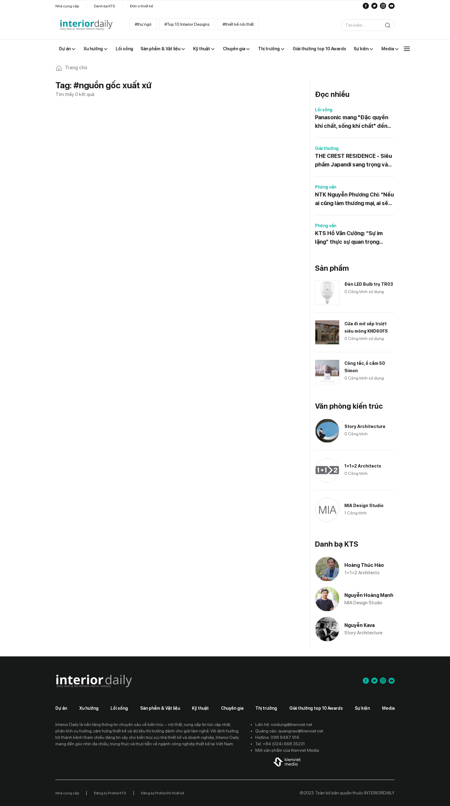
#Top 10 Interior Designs (187, 24)
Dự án (61, 708)
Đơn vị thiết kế (141, 6)
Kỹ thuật (200, 708)
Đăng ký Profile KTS (110, 793)
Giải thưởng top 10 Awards (316, 708)
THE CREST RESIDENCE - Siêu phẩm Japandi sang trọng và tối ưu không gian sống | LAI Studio (353, 161)
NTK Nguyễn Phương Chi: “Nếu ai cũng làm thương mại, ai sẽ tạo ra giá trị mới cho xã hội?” (354, 199)
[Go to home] (86, 25)
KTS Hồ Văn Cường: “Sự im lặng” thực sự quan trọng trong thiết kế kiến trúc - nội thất (351, 238)
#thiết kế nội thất (238, 24)
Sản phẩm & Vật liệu (160, 708)
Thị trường (266, 708)
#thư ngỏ (143, 24)
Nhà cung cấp (67, 6)
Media (388, 708)
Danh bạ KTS (104, 6)
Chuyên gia (232, 708)
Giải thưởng (327, 148)
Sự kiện (362, 708)
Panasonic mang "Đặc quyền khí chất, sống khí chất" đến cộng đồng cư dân (351, 122)
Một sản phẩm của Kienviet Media (287, 750)
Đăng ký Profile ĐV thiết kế (162, 793)
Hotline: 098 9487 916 (277, 737)
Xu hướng (89, 708)
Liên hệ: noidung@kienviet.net (283, 724)
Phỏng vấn (325, 187)
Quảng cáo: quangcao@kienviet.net (289, 730)
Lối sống (323, 109)
